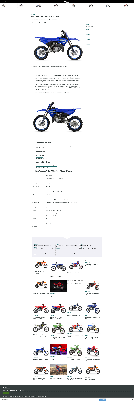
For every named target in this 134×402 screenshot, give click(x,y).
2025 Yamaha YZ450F (89, 31)
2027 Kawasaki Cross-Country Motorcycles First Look (89, 252)
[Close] (132, 400)
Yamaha (33, 14)
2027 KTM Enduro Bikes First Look (63, 249)
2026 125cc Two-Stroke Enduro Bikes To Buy (65, 253)
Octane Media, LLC (15, 396)
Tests (51, 376)
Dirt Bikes (36, 244)
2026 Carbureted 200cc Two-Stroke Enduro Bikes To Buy (44, 249)
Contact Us (5, 390)
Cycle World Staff (36, 22)
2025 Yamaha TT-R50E (90, 45)
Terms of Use (21, 390)
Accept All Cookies (103, 399)
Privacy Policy (11, 390)
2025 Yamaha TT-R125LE (90, 36)
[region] (67, 399)
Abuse (17, 390)
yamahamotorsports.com (51, 231)
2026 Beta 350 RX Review (56, 378)
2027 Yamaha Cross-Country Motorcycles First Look (43, 254)
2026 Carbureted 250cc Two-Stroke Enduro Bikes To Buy (66, 246)
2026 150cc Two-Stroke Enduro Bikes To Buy (88, 248)
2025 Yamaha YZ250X (89, 26)
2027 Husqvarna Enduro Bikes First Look (42, 245)
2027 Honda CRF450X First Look (85, 245)
